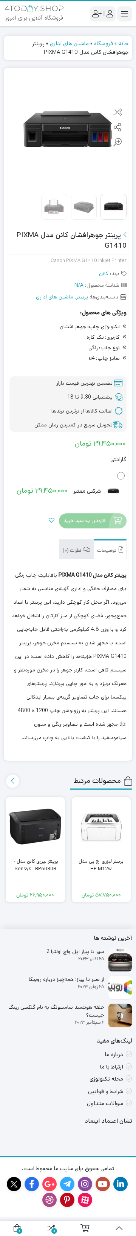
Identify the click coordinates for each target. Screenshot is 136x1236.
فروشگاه (103, 43)
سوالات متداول (105, 1103)
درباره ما (114, 1054)
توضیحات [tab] (107, 550)
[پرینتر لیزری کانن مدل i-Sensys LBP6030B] (35, 826)
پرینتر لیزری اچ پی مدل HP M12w (101, 865)
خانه (123, 43)
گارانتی (118, 459)
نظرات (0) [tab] (72, 550)
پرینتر (82, 297)
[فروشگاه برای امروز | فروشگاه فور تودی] (34, 13)
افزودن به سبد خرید (85, 521)
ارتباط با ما (111, 1067)
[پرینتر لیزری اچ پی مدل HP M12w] (101, 826)
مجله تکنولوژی (106, 1079)
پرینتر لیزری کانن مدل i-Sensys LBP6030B (35, 865)
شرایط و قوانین (105, 1091)
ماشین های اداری (69, 43)
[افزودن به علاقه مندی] (51, 521)
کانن (103, 273)
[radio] (68, 484)
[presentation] (12, 781)
